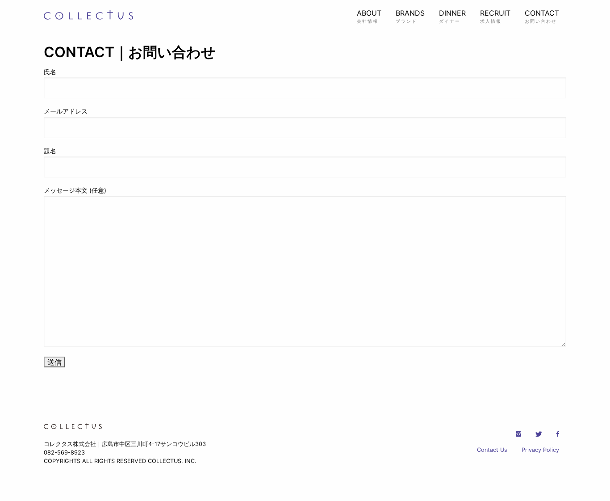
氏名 (50, 72)
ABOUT (369, 16)
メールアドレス (66, 111)
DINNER (452, 16)
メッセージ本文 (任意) (75, 190)
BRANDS (410, 16)
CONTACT (542, 16)
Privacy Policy (540, 449)
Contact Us (492, 449)
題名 (50, 151)
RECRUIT (495, 16)
